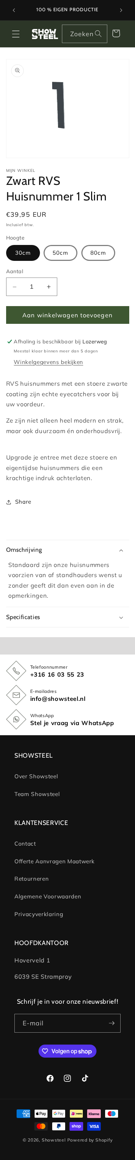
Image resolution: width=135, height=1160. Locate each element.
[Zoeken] (98, 33)
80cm (98, 252)
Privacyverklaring (38, 914)
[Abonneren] (111, 1023)
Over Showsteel (36, 776)
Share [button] (23, 501)
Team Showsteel (37, 794)
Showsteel (54, 1140)
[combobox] (84, 34)
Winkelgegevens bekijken (48, 362)
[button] (15, 33)
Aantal (14, 271)
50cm (60, 252)
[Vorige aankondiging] (14, 10)
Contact (25, 843)
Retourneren (31, 878)
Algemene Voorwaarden (47, 896)
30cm (23, 252)
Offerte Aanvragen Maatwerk (54, 861)
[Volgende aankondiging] (121, 10)
